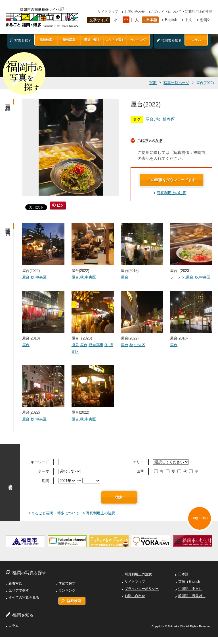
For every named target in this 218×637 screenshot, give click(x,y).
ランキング (138, 39)
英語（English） (191, 582)
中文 (188, 20)
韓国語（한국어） (192, 596)
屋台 (149, 119)
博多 (75, 345)
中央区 (41, 277)
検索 (119, 497)
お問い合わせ (134, 12)
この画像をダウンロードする (172, 180)
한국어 (205, 20)
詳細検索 (46, 39)
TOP (153, 83)
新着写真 (69, 39)
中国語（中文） (190, 589)
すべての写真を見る (24, 598)
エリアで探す (115, 39)
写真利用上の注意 (171, 193)
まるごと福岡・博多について (55, 513)
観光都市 (96, 345)
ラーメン (177, 277)
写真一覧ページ (176, 83)
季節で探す (92, 39)
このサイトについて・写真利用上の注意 (181, 12)
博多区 (169, 119)
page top (199, 517)
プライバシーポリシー (142, 589)
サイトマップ (108, 12)
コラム (196, 39)
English (171, 20)
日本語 (151, 20)
